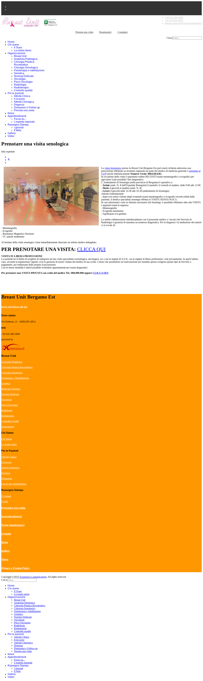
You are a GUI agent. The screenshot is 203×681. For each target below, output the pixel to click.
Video (11, 136)
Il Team (18, 47)
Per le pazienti (16, 93)
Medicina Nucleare (10, 389)
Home (11, 41)
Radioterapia (21, 87)
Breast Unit (20, 56)
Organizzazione (16, 53)
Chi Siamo (6, 439)
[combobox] (187, 38)
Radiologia (20, 84)
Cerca (169, 37)
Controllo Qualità (10, 421)
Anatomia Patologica (25, 59)
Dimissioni (6, 478)
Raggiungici (105, 32)
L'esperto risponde (24, 121)
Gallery (12, 133)
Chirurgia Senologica (26, 67)
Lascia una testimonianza (13, 484)
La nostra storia (22, 50)
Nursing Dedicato (24, 76)
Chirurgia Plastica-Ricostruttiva (24, 63)
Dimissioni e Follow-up (27, 107)
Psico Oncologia (23, 81)
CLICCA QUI (91, 249)
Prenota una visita (84, 32)
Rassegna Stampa (18, 124)
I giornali (19, 127)
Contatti (6, 534)
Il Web (17, 130)
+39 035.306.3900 (174, 17)
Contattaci (123, 32)
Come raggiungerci (12, 525)
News (11, 113)
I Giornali (6, 496)
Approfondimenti (17, 116)
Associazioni (7, 426)
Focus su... (20, 119)
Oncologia (20, 79)
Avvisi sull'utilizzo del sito (14, 307)
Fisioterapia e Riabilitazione (15, 378)
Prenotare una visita (13, 508)
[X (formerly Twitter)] (9, 159)
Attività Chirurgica (24, 101)
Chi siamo (13, 44)
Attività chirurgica (10, 467)
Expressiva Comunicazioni (33, 577)
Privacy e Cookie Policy (15, 568)
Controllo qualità (23, 90)
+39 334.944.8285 (174, 20)
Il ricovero (19, 99)
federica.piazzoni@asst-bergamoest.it (183, 23)
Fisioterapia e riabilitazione (29, 70)
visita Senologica (113, 168)
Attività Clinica (22, 96)
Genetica (19, 73)
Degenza (19, 104)
